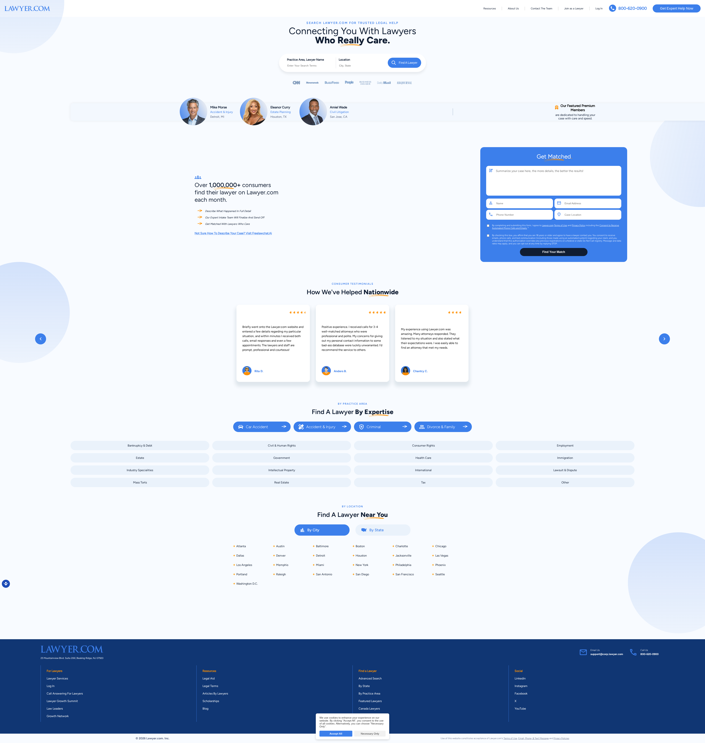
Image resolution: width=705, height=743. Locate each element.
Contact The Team (541, 8)
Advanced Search (370, 678)
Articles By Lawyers (215, 693)
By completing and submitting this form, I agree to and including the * (555, 226)
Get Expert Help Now (676, 8)
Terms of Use (560, 225)
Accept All (336, 733)
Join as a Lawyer (573, 8)
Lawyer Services (57, 678)
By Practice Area (369, 693)
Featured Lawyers (370, 701)
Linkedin (520, 678)
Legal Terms (210, 686)
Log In (599, 8)
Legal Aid (209, 678)
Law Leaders (55, 708)
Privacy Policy (578, 225)
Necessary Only (370, 733)
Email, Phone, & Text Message (533, 738)
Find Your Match (553, 251)
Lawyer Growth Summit (62, 701)
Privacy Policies (561, 738)
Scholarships (211, 701)
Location (344, 59)
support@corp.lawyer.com (606, 654)
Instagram (521, 686)
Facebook (521, 693)
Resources (489, 8)
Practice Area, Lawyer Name (305, 59)
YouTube (520, 708)
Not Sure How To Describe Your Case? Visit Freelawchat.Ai (233, 233)
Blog (205, 708)
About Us (513, 8)
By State (364, 686)
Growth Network (58, 716)
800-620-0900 (632, 8)
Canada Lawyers (369, 708)
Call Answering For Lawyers (65, 693)
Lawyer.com (548, 225)
